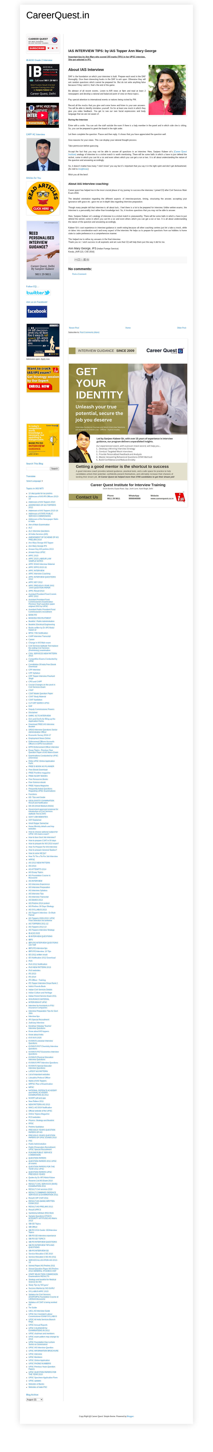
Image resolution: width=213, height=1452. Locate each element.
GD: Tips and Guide (37, 797)
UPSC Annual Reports (38, 1325)
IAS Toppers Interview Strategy (41, 930)
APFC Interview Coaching (39, 574)
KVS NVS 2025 (35, 1038)
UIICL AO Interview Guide (39, 1311)
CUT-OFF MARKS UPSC (39, 703)
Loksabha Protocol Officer (39, 1078)
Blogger (130, 1416)
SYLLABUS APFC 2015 (38, 1291)
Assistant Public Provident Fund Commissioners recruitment (42, 610)
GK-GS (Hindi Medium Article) (41, 806)
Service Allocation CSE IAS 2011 (42, 1257)
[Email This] (75, 259)
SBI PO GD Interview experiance (42, 1236)
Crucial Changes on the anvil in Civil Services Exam (42, 686)
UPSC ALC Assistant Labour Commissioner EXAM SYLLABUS (43, 1315)
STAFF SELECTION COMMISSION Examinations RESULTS (43, 1275)
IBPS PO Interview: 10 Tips (40, 951)
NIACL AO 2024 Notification (40, 1107)
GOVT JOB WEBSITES (38, 817)
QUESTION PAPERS (37, 1158)
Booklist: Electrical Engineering (42, 624)
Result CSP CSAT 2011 (38, 1198)
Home (128, 328)
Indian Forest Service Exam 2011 (42, 996)
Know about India (36, 1035)
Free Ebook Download (38, 770)
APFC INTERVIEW (36, 570)
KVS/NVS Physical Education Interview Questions (41, 1058)
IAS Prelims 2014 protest (39, 903)
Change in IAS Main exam (40, 643)
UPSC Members (35, 1357)
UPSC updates (35, 1381)
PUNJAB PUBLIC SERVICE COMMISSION (40, 1153)
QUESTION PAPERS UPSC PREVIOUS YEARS (40, 1173)
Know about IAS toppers (39, 1031)
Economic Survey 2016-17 (40, 735)
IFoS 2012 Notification (38, 964)
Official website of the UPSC (40, 1111)
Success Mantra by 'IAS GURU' (42, 1288)
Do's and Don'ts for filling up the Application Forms (42, 720)
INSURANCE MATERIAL (39, 999)
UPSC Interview (35, 1354)
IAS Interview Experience (39, 884)
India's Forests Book (37, 986)
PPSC (31, 1123)
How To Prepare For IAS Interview (43, 847)
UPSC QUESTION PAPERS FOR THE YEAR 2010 (42, 1373)
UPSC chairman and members (41, 1334)
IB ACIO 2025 (34, 933)
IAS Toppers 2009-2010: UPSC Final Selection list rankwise (42, 919)
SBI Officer (33, 1227)
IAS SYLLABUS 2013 (38, 910)
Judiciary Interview (36, 1023)
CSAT (31, 690)
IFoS (30, 961)
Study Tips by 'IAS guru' (38, 1285)
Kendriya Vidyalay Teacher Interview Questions (40, 1027)
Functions (33, 794)
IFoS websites (34, 970)
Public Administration (37, 1144)
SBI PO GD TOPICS (37, 1239)
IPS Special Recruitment (39, 1020)
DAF (30, 706)
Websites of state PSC (38, 1387)
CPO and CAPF (35, 682)
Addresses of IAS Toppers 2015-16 (43, 511)
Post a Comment (79, 274)
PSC (30, 1141)
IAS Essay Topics (36, 872)
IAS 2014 (32, 866)
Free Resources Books (38, 779)
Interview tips (34, 1016)
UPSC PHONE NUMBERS (40, 1363)
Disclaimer (33, 712)
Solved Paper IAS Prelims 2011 (42, 1266)
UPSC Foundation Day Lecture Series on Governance (42, 1343)
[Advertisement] (104, 38)
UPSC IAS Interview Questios (41, 1348)
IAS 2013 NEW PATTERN (39, 863)
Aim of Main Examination (39, 525)
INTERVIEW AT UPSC (38, 1002)
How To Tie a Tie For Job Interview (43, 856)
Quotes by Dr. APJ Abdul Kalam (42, 1177)
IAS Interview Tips (36, 894)
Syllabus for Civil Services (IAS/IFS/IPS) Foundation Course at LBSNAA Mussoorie (43, 1296)
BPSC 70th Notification (38, 633)
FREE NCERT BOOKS (38, 776)
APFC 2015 (33, 555)
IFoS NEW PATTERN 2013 (40, 967)
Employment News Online (40, 738)
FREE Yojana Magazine (39, 786)
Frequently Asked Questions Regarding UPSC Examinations (42, 790)
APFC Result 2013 (36, 591)
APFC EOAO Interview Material (42, 564)
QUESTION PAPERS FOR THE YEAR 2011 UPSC (42, 1168)
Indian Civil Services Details (40, 990)
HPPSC (32, 859)
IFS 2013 (32, 974)
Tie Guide (33, 1308)
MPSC (31, 1087)
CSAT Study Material (37, 697)
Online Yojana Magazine (39, 1114)
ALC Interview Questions (39, 531)
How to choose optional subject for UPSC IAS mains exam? (43, 833)
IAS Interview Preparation (39, 887)
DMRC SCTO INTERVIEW (40, 716)
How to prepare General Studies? (43, 850)
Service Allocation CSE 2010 (41, 1254)
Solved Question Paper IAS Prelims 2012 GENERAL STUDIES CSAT (43, 1270)
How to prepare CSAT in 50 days (42, 840)
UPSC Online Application (39, 1360)
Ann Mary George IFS (38, 546)
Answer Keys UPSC (37, 552)
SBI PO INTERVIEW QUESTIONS (43, 1242)
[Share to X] (81, 259)
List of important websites (39, 1074)
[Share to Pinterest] (87, 259)
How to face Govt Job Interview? (42, 837)
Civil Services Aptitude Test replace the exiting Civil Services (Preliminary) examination (43, 648)
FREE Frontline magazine (39, 773)
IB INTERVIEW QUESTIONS (40, 936)
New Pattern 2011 (36, 1101)
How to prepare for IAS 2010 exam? (44, 844)
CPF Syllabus (34, 673)
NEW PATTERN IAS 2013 (39, 1104)
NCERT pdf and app (37, 1098)
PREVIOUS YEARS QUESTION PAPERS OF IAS (42, 1131)
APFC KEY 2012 (36, 582)
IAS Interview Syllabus (38, 890)
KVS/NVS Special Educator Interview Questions (40, 1067)
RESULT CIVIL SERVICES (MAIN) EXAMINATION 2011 (43, 1185)
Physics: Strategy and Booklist (41, 1120)
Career (31, 639)
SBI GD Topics (35, 1224)
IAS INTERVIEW (35, 881)
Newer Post (74, 328)
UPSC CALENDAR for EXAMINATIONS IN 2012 (39, 1329)
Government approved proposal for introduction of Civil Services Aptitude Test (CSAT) (43, 811)
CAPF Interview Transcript (40, 636)
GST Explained (35, 820)
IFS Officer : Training (37, 980)
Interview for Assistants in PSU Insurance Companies (41, 1006)
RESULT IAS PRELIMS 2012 (41, 1207)
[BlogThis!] (78, 259)
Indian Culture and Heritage (40, 993)
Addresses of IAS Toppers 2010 (42, 502)
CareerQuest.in (57, 15)
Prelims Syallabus (36, 1127)
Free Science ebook (37, 782)
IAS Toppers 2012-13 (37, 927)
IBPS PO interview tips (38, 948)
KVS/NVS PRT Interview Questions (43, 1063)
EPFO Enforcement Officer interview (44, 747)
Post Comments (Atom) (89, 332)
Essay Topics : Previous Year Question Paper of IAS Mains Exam (43, 751)
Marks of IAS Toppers (37, 1081)
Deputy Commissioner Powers (41, 709)
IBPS (31, 940)
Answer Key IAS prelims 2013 (41, 549)
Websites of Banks (36, 1384)
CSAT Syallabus (35, 700)
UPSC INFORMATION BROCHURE (43, 1351)
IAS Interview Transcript (38, 897)
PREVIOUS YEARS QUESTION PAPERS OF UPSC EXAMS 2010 (43, 1136)
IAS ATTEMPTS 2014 (37, 869)
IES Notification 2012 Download (42, 958)
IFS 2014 (32, 977)
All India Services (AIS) (38, 534)
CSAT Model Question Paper (41, 693)
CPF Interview (34, 670)
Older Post (181, 328)
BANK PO (33, 615)
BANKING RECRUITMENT (40, 618)
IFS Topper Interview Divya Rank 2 (43, 983)
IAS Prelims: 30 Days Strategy (41, 906)
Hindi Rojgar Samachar (38, 823)
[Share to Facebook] (84, 259)
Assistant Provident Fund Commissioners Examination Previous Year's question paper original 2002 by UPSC (42, 603)
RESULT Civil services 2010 (40, 1189)
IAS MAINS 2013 (36, 900)
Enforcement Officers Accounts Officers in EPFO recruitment (41, 743)
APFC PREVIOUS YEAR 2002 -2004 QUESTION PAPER (41, 586)
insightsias (83, 169)
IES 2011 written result (38, 955)
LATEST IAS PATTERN (38, 1071)
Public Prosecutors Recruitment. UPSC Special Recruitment (42, 1148)
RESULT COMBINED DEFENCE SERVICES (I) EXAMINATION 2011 (43, 1193)
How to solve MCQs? (37, 853)
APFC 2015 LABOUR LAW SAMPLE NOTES (40, 560)
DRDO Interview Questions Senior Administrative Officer (43, 731)
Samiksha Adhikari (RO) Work (41, 1213)
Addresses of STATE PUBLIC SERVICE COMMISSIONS (41, 515)
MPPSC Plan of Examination (41, 1084)
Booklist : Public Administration (41, 621)
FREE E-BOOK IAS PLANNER (41, 766)
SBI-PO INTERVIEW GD (39, 1251)
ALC (30, 528)
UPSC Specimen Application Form (43, 1378)
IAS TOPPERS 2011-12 (38, 924)
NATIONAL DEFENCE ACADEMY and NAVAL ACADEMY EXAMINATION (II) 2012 (43, 1092)
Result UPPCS (35, 1210)
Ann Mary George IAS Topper (41, 543)
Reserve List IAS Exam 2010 (41, 1181)
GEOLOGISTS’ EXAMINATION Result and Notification (41, 802)
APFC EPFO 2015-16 (38, 567)
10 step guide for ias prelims (40, 493)
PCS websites (34, 1117)
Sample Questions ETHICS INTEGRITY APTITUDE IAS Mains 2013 (43, 1218)
